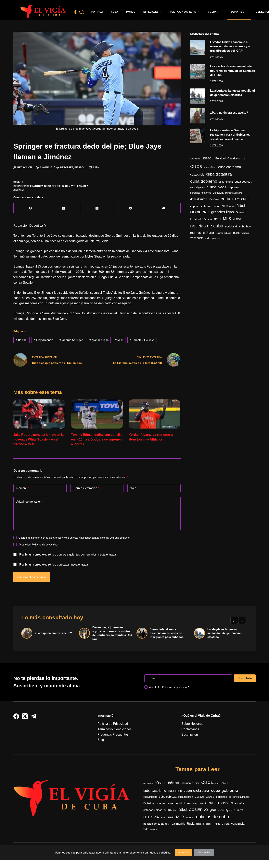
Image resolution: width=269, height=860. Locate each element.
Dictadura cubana (233, 193)
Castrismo (233, 158)
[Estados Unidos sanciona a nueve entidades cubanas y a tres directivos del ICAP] (197, 47)
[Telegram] (33, 716)
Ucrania (245, 233)
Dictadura (218, 192)
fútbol (240, 205)
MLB (119, 339)
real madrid (197, 232)
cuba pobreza (243, 181)
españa (194, 206)
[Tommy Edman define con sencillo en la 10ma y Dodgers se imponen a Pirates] (97, 414)
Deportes (237, 11)
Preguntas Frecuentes (112, 734)
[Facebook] (30, 208)
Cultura (213, 11)
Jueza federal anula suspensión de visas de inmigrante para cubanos (167, 633)
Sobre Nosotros (192, 723)
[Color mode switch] (75, 12)
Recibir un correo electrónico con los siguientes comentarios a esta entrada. (68, 554)
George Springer (71, 339)
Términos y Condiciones (114, 729)
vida (207, 238)
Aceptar (183, 852)
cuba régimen (197, 187)
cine (244, 158)
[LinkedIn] (97, 208)
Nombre (22, 488)
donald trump (198, 199)
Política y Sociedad (183, 11)
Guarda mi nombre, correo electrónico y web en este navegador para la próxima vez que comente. (74, 537)
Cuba (114, 11)
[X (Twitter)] (63, 208)
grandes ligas (99, 339)
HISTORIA (198, 219)
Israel (217, 219)
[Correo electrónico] (163, 208)
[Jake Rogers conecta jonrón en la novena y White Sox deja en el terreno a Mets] (39, 414)
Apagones (195, 158)
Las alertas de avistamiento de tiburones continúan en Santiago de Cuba (232, 70)
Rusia (210, 232)
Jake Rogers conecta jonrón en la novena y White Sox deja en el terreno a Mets (38, 439)
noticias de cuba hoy (238, 226)
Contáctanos (190, 729)
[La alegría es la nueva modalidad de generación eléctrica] (197, 96)
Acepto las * (38, 544)
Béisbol (79, 167)
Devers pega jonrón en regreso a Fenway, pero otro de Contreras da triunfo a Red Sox (112, 633)
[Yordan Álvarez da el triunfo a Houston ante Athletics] (155, 414)
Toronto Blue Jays (142, 339)
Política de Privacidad (112, 723)
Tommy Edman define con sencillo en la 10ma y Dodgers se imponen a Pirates (96, 439)
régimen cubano (223, 233)
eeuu (225, 198)
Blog (100, 739)
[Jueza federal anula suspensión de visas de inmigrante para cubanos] (141, 633)
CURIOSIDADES (216, 187)
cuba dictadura (219, 174)
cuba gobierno (203, 181)
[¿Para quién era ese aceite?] (197, 115)
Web (133, 488)
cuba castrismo (229, 167)
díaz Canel (214, 199)
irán (210, 219)
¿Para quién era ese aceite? (229, 112)
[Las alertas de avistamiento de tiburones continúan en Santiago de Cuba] (197, 71)
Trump (236, 233)
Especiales (150, 11)
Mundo (130, 11)
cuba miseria (226, 181)
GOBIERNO (199, 212)
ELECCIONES (240, 199)
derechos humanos (200, 192)
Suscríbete (245, 678)
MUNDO (237, 219)
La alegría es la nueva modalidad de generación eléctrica (224, 633)
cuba (196, 166)
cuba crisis (197, 174)
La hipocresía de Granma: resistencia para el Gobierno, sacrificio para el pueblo (230, 135)
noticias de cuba (206, 225)
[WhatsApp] (130, 208)
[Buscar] (81, 12)
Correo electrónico (86, 488)
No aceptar (204, 852)
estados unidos (210, 206)
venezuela (196, 238)
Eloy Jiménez (43, 339)
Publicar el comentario (31, 577)
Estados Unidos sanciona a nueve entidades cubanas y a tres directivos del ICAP (230, 46)
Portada (97, 11)
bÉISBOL (207, 158)
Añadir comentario (29, 501)
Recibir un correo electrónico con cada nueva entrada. (54, 564)
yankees (216, 238)
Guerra (240, 212)
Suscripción (189, 734)
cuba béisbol (210, 167)
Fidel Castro (228, 206)
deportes (233, 187)
